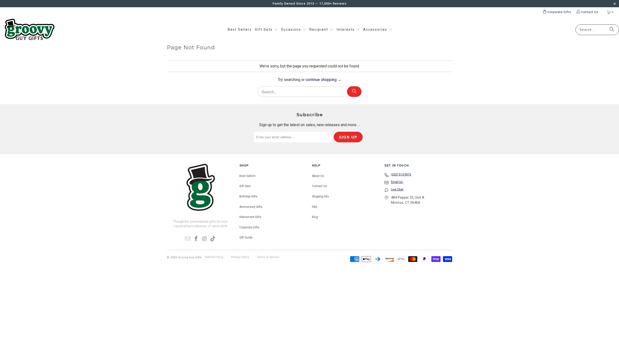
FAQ (314, 207)
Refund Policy (214, 257)
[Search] (611, 29)
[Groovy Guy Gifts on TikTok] (213, 239)
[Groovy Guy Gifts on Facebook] (196, 239)
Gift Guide (245, 237)
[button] (266, 30)
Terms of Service (268, 257)
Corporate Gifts (249, 227)
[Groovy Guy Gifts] (29, 30)
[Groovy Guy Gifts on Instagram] (204, 239)
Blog (315, 217)
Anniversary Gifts (250, 207)
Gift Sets (245, 186)
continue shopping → (323, 79)
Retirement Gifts (250, 217)
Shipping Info (320, 196)
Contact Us (319, 186)
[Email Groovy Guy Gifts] (188, 239)
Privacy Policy (240, 257)
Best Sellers (247, 176)
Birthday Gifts (248, 196)
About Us (318, 176)
